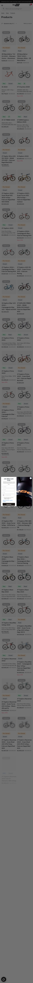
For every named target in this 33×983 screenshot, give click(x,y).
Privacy (4, 500)
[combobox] (4, 495)
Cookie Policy (8, 500)
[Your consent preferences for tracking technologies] (31, 737)
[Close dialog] (31, 478)
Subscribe (8, 504)
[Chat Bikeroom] (3, 979)
